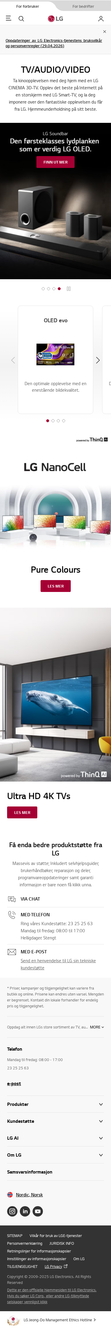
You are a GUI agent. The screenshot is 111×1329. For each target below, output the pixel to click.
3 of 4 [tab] (58, 421)
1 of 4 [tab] (47, 421)
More (95, 1027)
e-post (14, 1083)
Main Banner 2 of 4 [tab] (48, 289)
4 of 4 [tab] (63, 421)
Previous (13, 360)
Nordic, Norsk (29, 1195)
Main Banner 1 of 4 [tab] (43, 289)
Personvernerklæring (24, 1243)
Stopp (68, 289)
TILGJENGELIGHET (22, 1266)
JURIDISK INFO (61, 1243)
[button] (55, 1121)
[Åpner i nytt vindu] (12, 1211)
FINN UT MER (55, 162)
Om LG (79, 1258)
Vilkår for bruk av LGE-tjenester (56, 1235)
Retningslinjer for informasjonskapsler (39, 1251)
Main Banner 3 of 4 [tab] (54, 289)
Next (98, 360)
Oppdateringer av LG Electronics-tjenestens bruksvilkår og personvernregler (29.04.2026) (54, 43)
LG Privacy (53, 1266)
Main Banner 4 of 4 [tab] (59, 289)
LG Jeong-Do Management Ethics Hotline (58, 1319)
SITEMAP (14, 1235)
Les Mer (56, 586)
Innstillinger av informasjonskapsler (36, 1258)
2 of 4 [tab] (53, 421)
